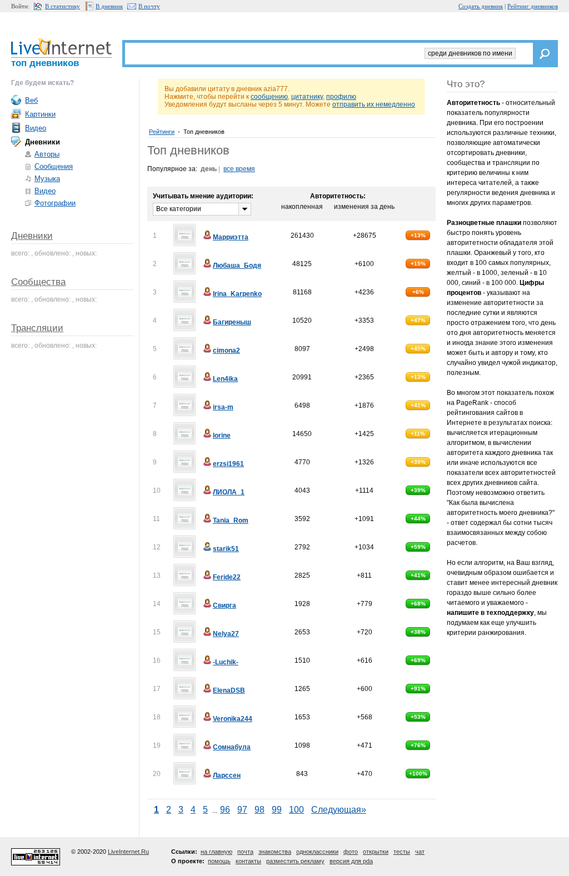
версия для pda (351, 861)
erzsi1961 (228, 464)
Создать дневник (480, 6)
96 (225, 809)
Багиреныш (232, 322)
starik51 (226, 549)
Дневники (32, 236)
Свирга (224, 605)
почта (245, 851)
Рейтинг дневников (532, 6)
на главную (216, 851)
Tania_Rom (230, 520)
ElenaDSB (229, 690)
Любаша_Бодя (237, 265)
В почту (149, 6)
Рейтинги (161, 131)
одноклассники (317, 851)
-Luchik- (225, 662)
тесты (401, 851)
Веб (31, 100)
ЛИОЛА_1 (228, 492)
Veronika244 (232, 719)
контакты (248, 861)
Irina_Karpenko (237, 294)
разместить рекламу (295, 861)
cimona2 (226, 350)
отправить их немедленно (373, 104)
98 (259, 809)
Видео (35, 128)
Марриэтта (230, 237)
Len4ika (225, 379)
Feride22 (227, 577)
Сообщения (53, 166)
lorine (222, 435)
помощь (219, 861)
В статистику (62, 6)
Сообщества (38, 282)
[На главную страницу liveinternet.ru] (61, 46)
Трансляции (37, 328)
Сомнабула (232, 747)
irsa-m (223, 407)
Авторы (46, 154)
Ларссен (227, 775)
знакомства (274, 851)
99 (277, 809)
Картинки (40, 114)
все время (239, 169)
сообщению (269, 97)
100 (296, 809)
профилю (341, 97)
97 (242, 809)
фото (350, 851)
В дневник (109, 6)
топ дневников (45, 63)
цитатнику (307, 97)
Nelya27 (226, 634)
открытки (375, 851)
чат (420, 851)
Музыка (47, 178)
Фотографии (55, 203)
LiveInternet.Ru (128, 851)
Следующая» (338, 809)
